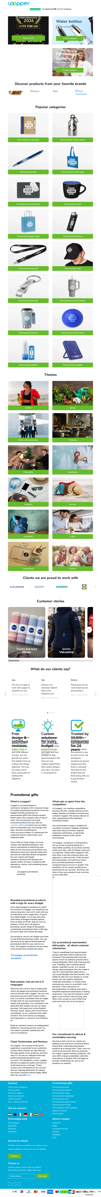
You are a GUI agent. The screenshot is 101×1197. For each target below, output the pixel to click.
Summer (72, 504)
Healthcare (73, 472)
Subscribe (42, 1176)
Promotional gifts (62, 1083)
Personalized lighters (72, 236)
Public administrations (28, 440)
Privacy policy (14, 1090)
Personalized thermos (28, 332)
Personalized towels (61, 1104)
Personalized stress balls (72, 332)
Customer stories (60, 1128)
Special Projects (59, 1110)
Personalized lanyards (28, 268)
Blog (54, 1125)
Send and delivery (16, 1096)
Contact (14, 1156)
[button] (95, 586)
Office (73, 536)
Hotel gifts (28, 472)
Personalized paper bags (28, 236)
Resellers (56, 1134)
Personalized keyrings (28, 300)
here (29, 1075)
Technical (12, 1131)
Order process (14, 1099)
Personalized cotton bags (72, 172)
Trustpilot (49, 9)
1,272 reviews (64, 9)
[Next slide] (89, 630)
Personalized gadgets (73, 365)
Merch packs (58, 1113)
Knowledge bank (17, 1119)
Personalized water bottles (72, 139)
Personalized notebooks (28, 139)
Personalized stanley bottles (73, 300)
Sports (28, 407)
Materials (12, 1125)
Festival (72, 568)
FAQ (54, 1137)
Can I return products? (18, 1102)
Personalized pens (28, 172)
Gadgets (28, 504)
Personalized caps (73, 268)
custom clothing (17, 825)
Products (12, 1128)
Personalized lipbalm (28, 365)
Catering (73, 440)
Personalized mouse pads (28, 204)
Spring (73, 407)
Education (28, 536)
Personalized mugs (72, 204)
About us (56, 1122)
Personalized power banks (64, 1102)
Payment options (15, 1093)
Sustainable (28, 568)
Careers (55, 1131)
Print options (13, 1122)
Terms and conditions (17, 1087)
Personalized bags (60, 1087)
